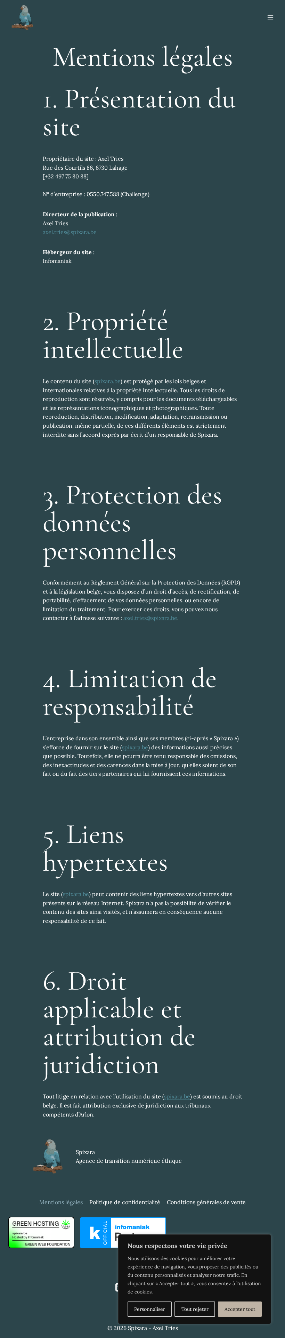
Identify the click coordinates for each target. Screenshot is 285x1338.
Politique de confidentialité (124, 1202)
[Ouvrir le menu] (270, 17)
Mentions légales (61, 1202)
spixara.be (108, 381)
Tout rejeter (195, 1309)
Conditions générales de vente (206, 1202)
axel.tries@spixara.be (70, 231)
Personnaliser (149, 1309)
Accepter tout (240, 1309)
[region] (194, 1279)
